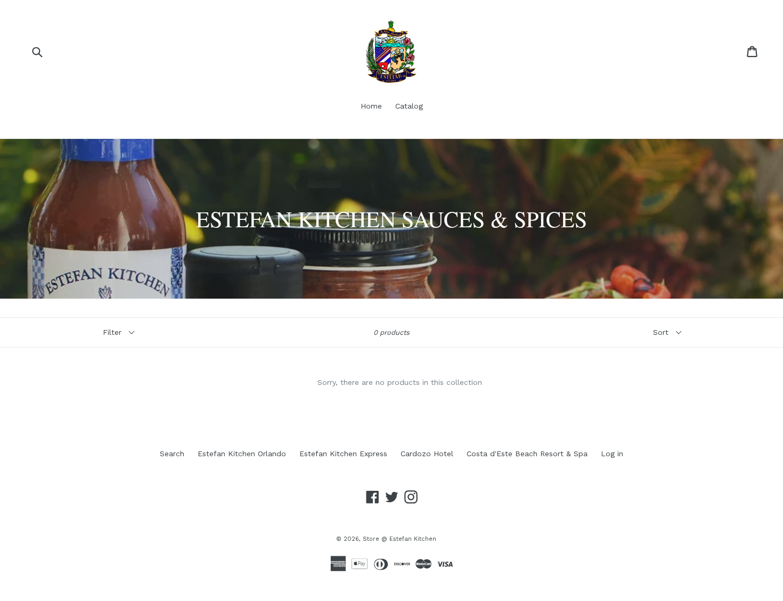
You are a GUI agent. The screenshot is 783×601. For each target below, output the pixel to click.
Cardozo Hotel (427, 453)
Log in (612, 453)
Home (371, 106)
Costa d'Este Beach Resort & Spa (527, 453)
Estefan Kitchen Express (343, 453)
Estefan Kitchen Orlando (242, 453)
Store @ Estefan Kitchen (399, 539)
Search (172, 453)
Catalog (409, 106)
